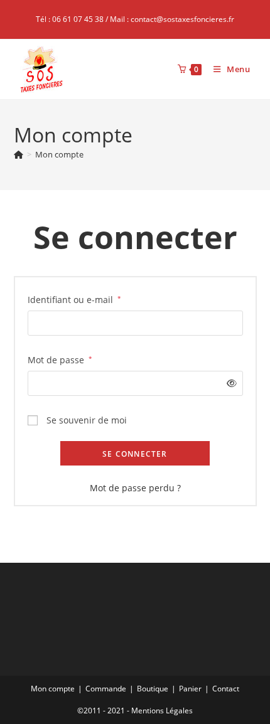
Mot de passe (60, 359)
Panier (190, 688)
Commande (105, 688)
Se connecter (134, 454)
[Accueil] (18, 154)
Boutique (152, 688)
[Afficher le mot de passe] (229, 383)
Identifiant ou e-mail (74, 299)
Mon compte (59, 154)
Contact (225, 688)
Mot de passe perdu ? (135, 488)
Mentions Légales (162, 710)
